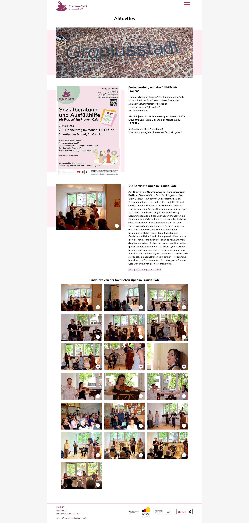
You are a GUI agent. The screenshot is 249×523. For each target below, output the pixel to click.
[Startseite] (71, 6)
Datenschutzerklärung (68, 514)
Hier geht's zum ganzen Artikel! (144, 269)
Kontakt (60, 507)
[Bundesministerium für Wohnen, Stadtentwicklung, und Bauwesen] (135, 512)
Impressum (61, 510)
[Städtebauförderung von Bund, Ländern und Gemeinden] (147, 512)
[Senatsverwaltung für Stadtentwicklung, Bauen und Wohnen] (173, 511)
